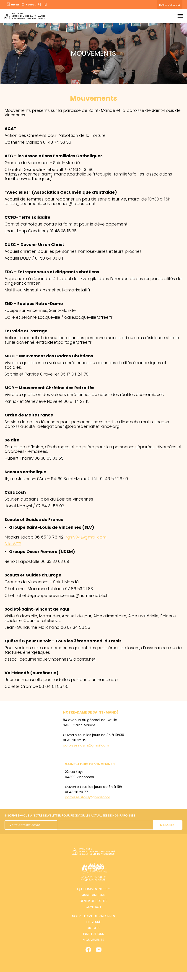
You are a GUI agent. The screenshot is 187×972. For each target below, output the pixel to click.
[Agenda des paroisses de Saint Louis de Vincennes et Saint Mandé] (40, 4)
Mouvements (93, 939)
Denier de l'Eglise (169, 5)
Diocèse (93, 928)
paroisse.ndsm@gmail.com (86, 745)
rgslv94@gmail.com (86, 537)
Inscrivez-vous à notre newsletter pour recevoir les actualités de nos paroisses (70, 815)
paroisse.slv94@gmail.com (87, 797)
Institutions (93, 934)
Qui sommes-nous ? (93, 889)
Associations (93, 895)
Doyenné (93, 922)
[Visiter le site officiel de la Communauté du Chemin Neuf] (93, 870)
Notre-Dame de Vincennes (93, 916)
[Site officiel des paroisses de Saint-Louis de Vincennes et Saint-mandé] (25, 16)
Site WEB (13, 544)
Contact (93, 906)
